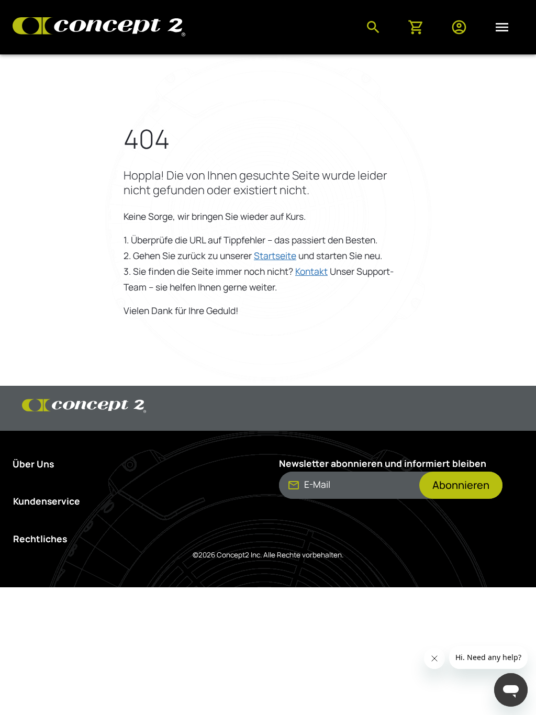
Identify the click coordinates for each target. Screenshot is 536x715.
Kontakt (311, 271)
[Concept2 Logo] (99, 27)
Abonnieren (460, 485)
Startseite (275, 255)
